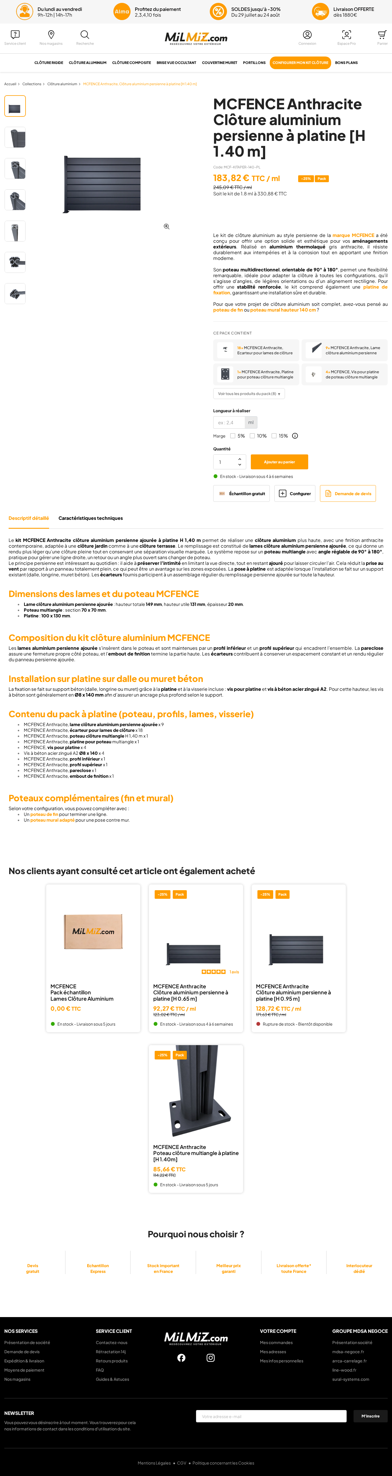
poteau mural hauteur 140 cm (283, 310)
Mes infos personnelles (281, 1360)
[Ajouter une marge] (295, 436)
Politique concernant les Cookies (223, 1462)
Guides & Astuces (112, 1379)
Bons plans (346, 63)
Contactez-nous (111, 1342)
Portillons (254, 63)
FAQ (100, 1369)
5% (241, 436)
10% (262, 436)
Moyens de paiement (24, 1369)
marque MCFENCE (353, 235)
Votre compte (278, 1331)
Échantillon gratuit (247, 493)
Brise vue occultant (176, 63)
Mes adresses (273, 1351)
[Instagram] (211, 1358)
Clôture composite (131, 63)
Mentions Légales (154, 1462)
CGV (182, 1462)
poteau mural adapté (52, 819)
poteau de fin (228, 310)
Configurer (300, 493)
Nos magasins (17, 1379)
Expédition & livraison (24, 1360)
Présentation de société (27, 1342)
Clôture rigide (48, 63)
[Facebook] (181, 1358)
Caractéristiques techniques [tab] (91, 518)
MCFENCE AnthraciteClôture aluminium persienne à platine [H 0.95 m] (293, 992)
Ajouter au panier (279, 462)
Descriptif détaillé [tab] (29, 518)
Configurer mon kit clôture (300, 63)
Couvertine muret (219, 63)
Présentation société (352, 1342)
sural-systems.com (350, 1379)
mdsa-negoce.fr (348, 1351)
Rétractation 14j (111, 1351)
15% (283, 436)
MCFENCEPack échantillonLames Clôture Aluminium (82, 992)
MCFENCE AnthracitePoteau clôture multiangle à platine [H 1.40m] (196, 1153)
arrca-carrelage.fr (349, 1360)
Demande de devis (353, 493)
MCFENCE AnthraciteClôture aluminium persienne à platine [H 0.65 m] (190, 992)
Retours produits (112, 1360)
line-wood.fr (344, 1369)
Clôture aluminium (87, 63)
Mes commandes (276, 1342)
